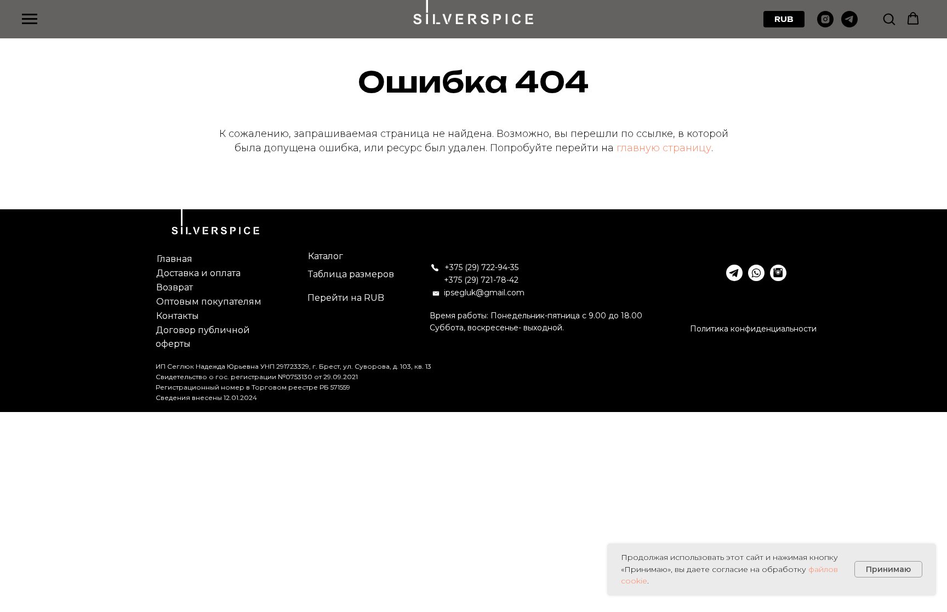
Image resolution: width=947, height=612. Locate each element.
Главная (174, 259)
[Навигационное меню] (29, 19)
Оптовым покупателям (208, 301)
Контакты (177, 316)
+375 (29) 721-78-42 (481, 280)
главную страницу (664, 148)
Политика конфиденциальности (753, 329)
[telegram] (849, 24)
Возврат (174, 287)
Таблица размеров (351, 274)
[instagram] (825, 24)
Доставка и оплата (198, 273)
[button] (888, 18)
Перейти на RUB (345, 298)
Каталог (325, 256)
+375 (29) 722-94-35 (481, 267)
